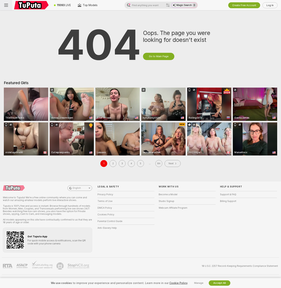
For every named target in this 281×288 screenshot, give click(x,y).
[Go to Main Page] (31, 5)
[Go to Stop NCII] (78, 266)
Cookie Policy (178, 283)
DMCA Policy (104, 208)
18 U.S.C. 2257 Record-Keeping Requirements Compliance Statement (240, 266)
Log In (270, 5)
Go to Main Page (158, 56)
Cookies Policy (105, 214)
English (77, 188)
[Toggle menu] (6, 5)
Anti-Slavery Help (107, 228)
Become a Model (168, 194)
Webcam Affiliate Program (173, 208)
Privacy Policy (105, 194)
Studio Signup (166, 201)
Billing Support (228, 201)
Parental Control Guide (109, 221)
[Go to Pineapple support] (60, 266)
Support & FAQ (228, 194)
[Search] (168, 5)
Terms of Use (104, 201)
